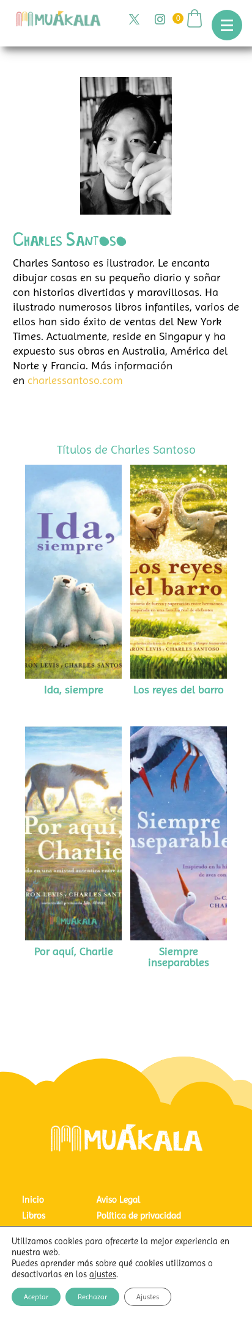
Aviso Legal (118, 1199)
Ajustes (147, 1297)
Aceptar (36, 1297)
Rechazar (92, 1297)
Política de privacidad (139, 1215)
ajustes (102, 1274)
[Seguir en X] (134, 19)
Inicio (33, 1199)
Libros (33, 1215)
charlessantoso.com (75, 380)
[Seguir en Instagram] (159, 19)
